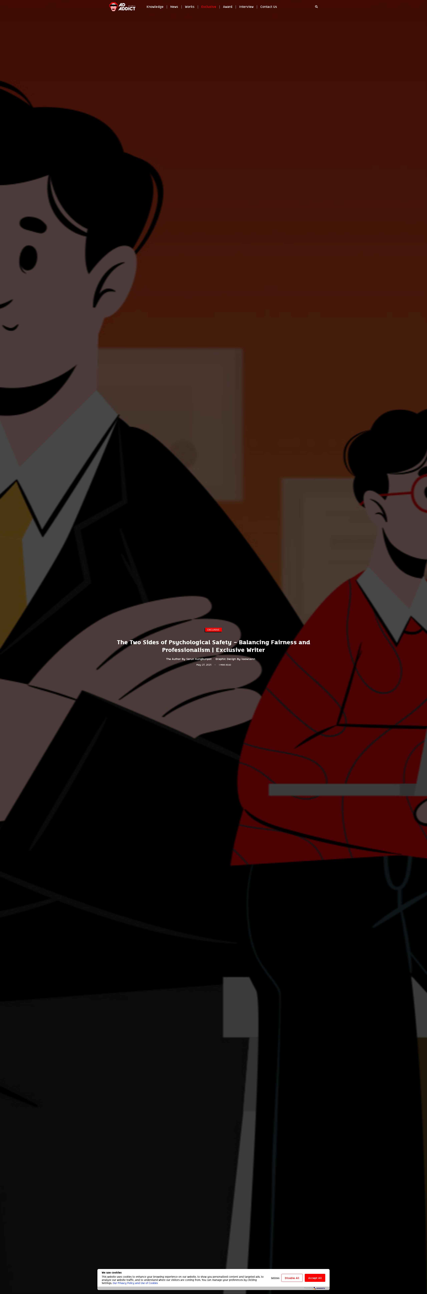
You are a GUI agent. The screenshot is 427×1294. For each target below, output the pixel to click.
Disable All (292, 1278)
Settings (275, 1277)
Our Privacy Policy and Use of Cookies (135, 1283)
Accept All (315, 1278)
